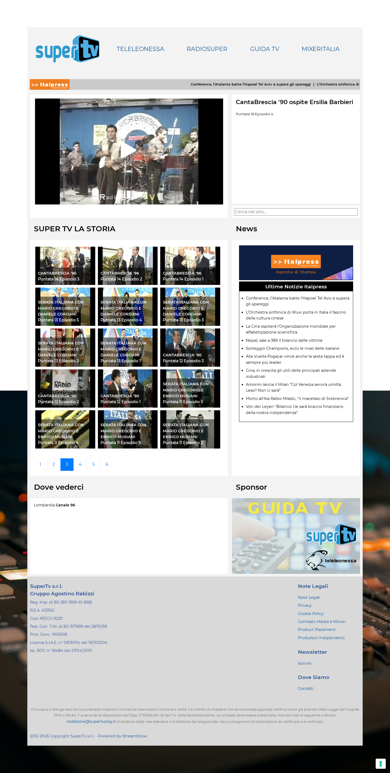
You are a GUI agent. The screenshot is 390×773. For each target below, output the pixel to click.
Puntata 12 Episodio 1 (121, 401)
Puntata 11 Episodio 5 (183, 401)
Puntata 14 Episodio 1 (183, 279)
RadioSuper (207, 49)
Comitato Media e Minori (322, 621)
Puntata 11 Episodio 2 (183, 442)
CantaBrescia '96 (57, 273)
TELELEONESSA (140, 49)
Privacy (305, 605)
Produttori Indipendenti (321, 637)
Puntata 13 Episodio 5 (58, 320)
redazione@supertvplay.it (91, 721)
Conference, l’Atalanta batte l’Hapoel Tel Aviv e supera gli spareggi (214, 84)
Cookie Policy (311, 613)
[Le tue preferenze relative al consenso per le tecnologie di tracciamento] (381, 764)
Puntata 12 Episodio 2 (58, 401)
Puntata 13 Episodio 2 (58, 360)
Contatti (306, 688)
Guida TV (264, 49)
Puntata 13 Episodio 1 (121, 360)
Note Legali (309, 597)
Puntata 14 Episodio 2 (121, 279)
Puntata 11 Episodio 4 (58, 442)
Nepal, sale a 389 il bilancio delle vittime (284, 340)
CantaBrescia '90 (182, 355)
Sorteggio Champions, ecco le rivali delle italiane (292, 348)
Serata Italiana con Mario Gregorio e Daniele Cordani (61, 308)
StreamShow (134, 736)
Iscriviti (304, 663)
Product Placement (317, 629)
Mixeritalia (321, 49)
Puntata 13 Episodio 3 (183, 320)
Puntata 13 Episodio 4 (121, 320)
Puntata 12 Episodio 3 (183, 360)
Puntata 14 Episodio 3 (58, 279)
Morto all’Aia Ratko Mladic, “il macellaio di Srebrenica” (297, 398)
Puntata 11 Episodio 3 (121, 442)
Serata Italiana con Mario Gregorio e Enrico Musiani (186, 390)
